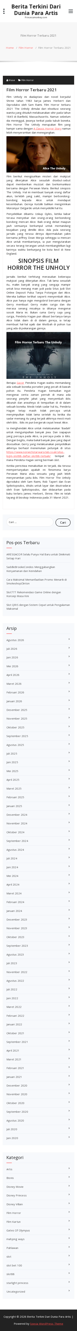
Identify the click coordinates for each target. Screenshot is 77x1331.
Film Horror (26, 47)
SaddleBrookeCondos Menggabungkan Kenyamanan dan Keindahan (30, 568)
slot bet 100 (14, 1265)
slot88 (10, 1274)
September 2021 (17, 1042)
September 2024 (17, 841)
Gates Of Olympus (18, 1230)
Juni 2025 (12, 762)
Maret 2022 (13, 1007)
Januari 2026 (14, 701)
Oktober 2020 (15, 1103)
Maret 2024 (13, 893)
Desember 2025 (16, 710)
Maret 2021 (13, 1059)
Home (10, 47)
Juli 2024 (11, 858)
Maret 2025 (13, 788)
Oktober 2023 (15, 937)
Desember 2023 (16, 919)
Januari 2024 (14, 911)
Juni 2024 (12, 867)
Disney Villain (14, 1204)
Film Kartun (13, 1221)
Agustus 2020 (15, 1120)
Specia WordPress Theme (46, 1323)
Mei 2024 (12, 876)
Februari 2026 (15, 692)
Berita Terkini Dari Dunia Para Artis (36, 9)
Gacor (20, 382)
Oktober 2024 (15, 832)
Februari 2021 (15, 1068)
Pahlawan (12, 1248)
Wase (11, 80)
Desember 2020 (16, 1085)
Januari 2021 (14, 1077)
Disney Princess (16, 1195)
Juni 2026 (12, 657)
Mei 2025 (12, 771)
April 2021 (12, 1050)
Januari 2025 (14, 806)
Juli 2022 (11, 989)
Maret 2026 (13, 683)
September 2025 (17, 736)
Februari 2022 (15, 1015)
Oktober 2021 (15, 1033)
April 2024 (12, 884)
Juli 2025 (11, 753)
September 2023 (17, 945)
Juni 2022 (12, 998)
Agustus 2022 (15, 980)
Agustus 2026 (15, 640)
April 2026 (12, 675)
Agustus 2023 (15, 954)
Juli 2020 (11, 1129)
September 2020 (17, 1111)
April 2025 (12, 779)
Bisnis (10, 1178)
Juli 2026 (11, 648)
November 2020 (16, 1094)
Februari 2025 (15, 797)
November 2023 (16, 928)
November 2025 (16, 718)
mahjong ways (15, 1239)
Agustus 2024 (15, 849)
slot (8, 1256)
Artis (9, 1169)
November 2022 (16, 972)
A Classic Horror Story (47, 128)
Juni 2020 (12, 1138)
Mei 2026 (12, 666)
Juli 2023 (11, 963)
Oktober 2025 (15, 727)
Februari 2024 (15, 902)
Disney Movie (14, 1186)
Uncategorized (15, 1291)
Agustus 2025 (15, 745)
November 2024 (16, 823)
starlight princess (17, 1283)
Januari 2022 (14, 1024)
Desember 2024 (16, 814)
